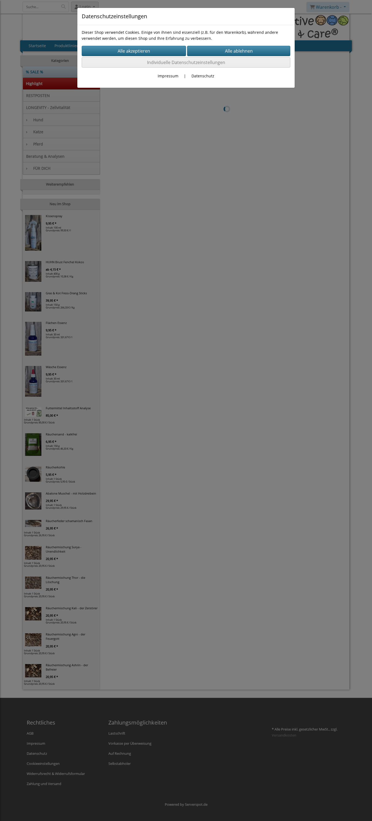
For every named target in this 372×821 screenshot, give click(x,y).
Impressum (168, 75)
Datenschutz (202, 75)
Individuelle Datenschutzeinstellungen (186, 62)
